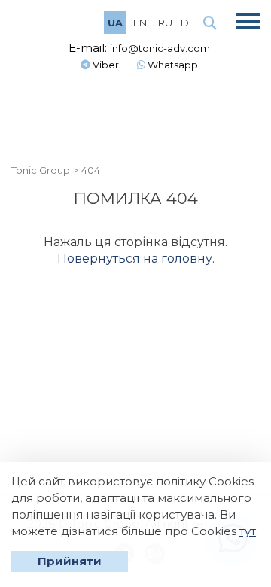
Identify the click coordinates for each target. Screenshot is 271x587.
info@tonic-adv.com (160, 48)
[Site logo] (52, 21)
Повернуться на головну (134, 258)
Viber (104, 65)
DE (188, 23)
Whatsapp (171, 65)
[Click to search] (210, 23)
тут (247, 531)
